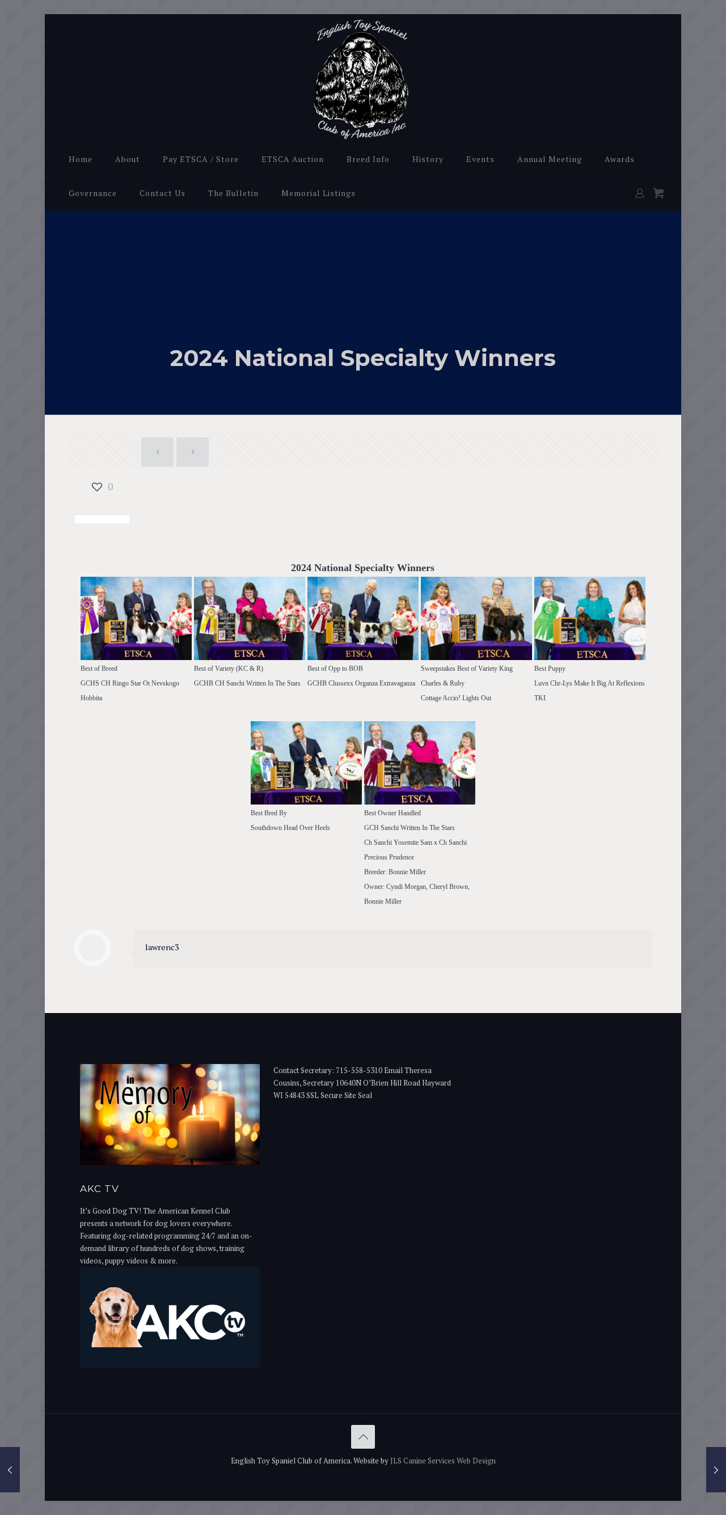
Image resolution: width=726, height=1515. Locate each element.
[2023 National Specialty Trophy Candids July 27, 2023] (10, 1469)
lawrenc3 (162, 947)
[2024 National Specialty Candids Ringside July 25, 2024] (716, 1469)
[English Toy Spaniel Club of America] (363, 78)
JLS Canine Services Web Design (443, 1461)
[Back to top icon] (363, 1437)
